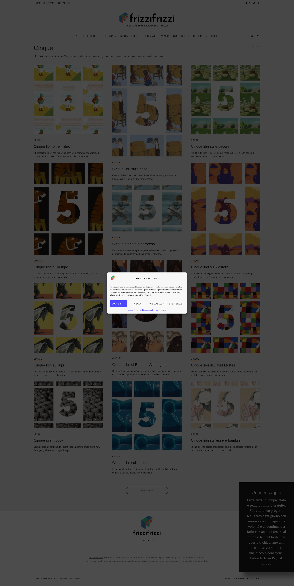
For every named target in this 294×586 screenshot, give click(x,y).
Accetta (118, 303)
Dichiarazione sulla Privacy (149, 310)
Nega (137, 303)
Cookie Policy (133, 310)
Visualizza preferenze (166, 303)
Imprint (163, 310)
